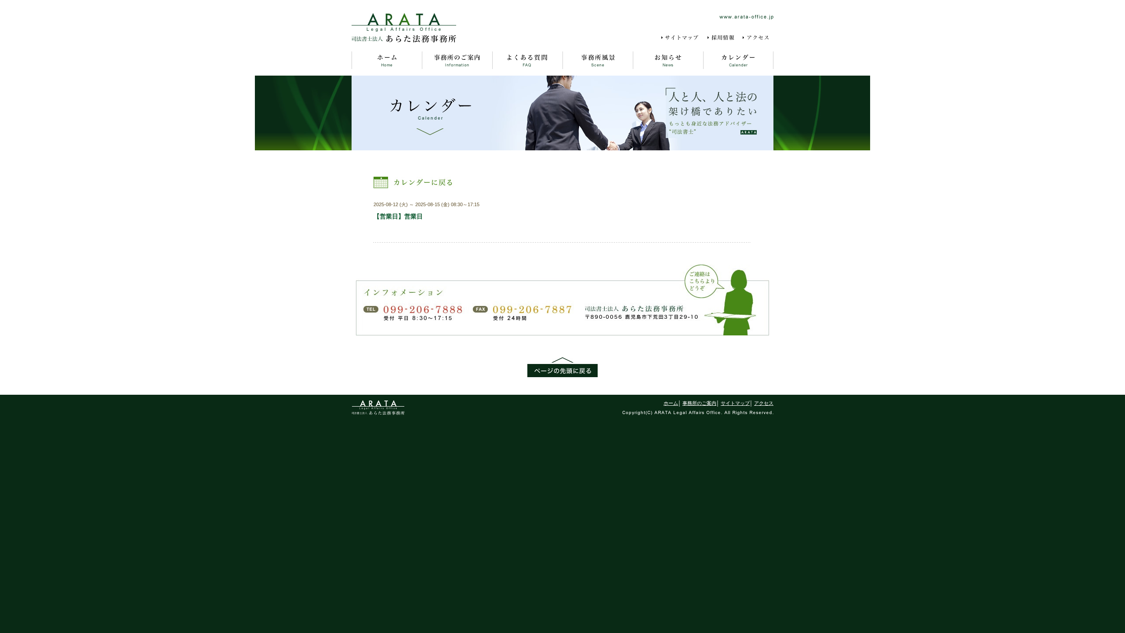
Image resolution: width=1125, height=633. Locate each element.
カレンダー (738, 60)
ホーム (387, 60)
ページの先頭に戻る (562, 367)
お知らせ (668, 60)
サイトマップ (681, 37)
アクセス (757, 37)
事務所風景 (597, 60)
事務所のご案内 (457, 60)
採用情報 (722, 37)
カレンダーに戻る (414, 182)
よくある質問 (527, 60)
